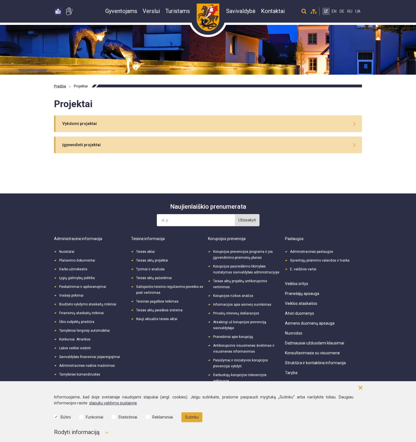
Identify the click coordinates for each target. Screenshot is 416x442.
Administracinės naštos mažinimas (87, 366)
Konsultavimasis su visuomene (312, 353)
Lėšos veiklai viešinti (75, 348)
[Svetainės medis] (313, 11)
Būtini (66, 417)
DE (342, 11)
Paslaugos (294, 238)
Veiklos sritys (296, 283)
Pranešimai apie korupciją (233, 337)
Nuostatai (66, 252)
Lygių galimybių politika (77, 278)
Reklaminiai (162, 417)
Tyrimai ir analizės (150, 269)
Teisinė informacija (148, 238)
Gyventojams (121, 11)
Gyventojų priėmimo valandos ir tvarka (319, 260)
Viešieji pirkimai (71, 295)
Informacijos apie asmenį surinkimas (242, 305)
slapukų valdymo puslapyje (113, 403)
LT (326, 11)
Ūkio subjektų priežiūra (76, 322)
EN (334, 11)
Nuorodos (293, 333)
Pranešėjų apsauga (302, 293)
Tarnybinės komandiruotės (79, 374)
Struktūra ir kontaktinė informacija (315, 363)
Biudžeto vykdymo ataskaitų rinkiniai (87, 304)
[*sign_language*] (69, 11)
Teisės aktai (145, 252)
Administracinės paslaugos (311, 252)
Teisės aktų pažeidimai (154, 278)
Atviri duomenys (299, 313)
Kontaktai (273, 11)
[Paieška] (303, 11)
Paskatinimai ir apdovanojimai (82, 287)
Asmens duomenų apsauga (309, 323)
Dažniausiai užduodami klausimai (314, 343)
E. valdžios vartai (303, 269)
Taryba (291, 372)
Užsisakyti (247, 220)
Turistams (177, 11)
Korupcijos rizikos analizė (233, 296)
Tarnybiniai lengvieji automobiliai (84, 331)
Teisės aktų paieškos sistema (159, 310)
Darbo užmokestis (73, 269)
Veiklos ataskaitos (301, 303)
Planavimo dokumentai (77, 260)
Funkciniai (94, 417)
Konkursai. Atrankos (75, 339)
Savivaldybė (241, 11)
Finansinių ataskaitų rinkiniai (81, 313)
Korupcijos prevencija (227, 238)
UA (358, 11)
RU (349, 11)
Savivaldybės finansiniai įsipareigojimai (89, 357)
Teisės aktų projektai (152, 260)
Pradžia (60, 86)
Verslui (151, 11)
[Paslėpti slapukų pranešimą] (360, 388)
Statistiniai (127, 417)
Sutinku (192, 417)
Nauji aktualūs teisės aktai (156, 319)
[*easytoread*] (58, 11)
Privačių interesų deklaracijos (236, 313)
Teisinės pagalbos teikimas (157, 301)
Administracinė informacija (78, 238)
